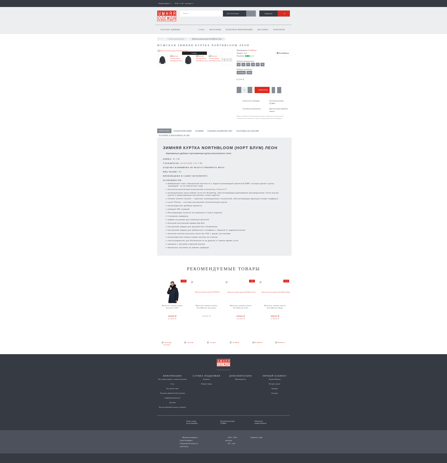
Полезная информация (239, 29)
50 (243, 64)
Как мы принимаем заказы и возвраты (172, 407)
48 (238, 64)
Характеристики (182, 131)
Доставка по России (247, 131)
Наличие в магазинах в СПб (174, 135)
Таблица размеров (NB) (219, 131)
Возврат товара (206, 384)
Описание (164, 131)
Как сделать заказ (172, 388)
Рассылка (274, 393)
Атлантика (241, 72)
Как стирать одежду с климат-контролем (172, 379)
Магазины (215, 29)
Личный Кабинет (275, 379)
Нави (249, 72)
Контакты (279, 29)
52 (248, 64)
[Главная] (160, 39)
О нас (201, 29)
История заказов (274, 384)
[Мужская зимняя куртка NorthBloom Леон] (195, 50)
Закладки (274, 388)
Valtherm (220, 189)
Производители (240, 379)
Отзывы (199, 131)
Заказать (263, 90)
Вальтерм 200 (189, 163)
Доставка (263, 29)
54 (253, 64)
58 (262, 64)
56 (258, 64)
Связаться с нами (256, 437)
